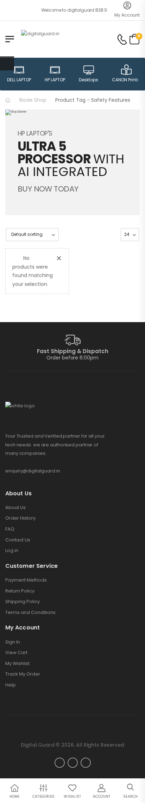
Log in (11, 550)
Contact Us (17, 540)
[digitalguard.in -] (48, 39)
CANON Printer (126, 80)
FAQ (9, 529)
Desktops (88, 80)
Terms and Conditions (30, 612)
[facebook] (60, 763)
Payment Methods (26, 580)
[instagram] (73, 763)
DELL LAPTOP (19, 80)
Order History (20, 518)
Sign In (12, 642)
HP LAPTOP (55, 80)
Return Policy (19, 591)
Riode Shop (32, 99)
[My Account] (127, 5)
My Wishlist (17, 663)
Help (10, 685)
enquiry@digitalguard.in (32, 471)
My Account (127, 15)
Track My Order (22, 674)
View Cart (16, 652)
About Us (15, 507)
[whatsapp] (86, 763)
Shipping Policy (22, 601)
